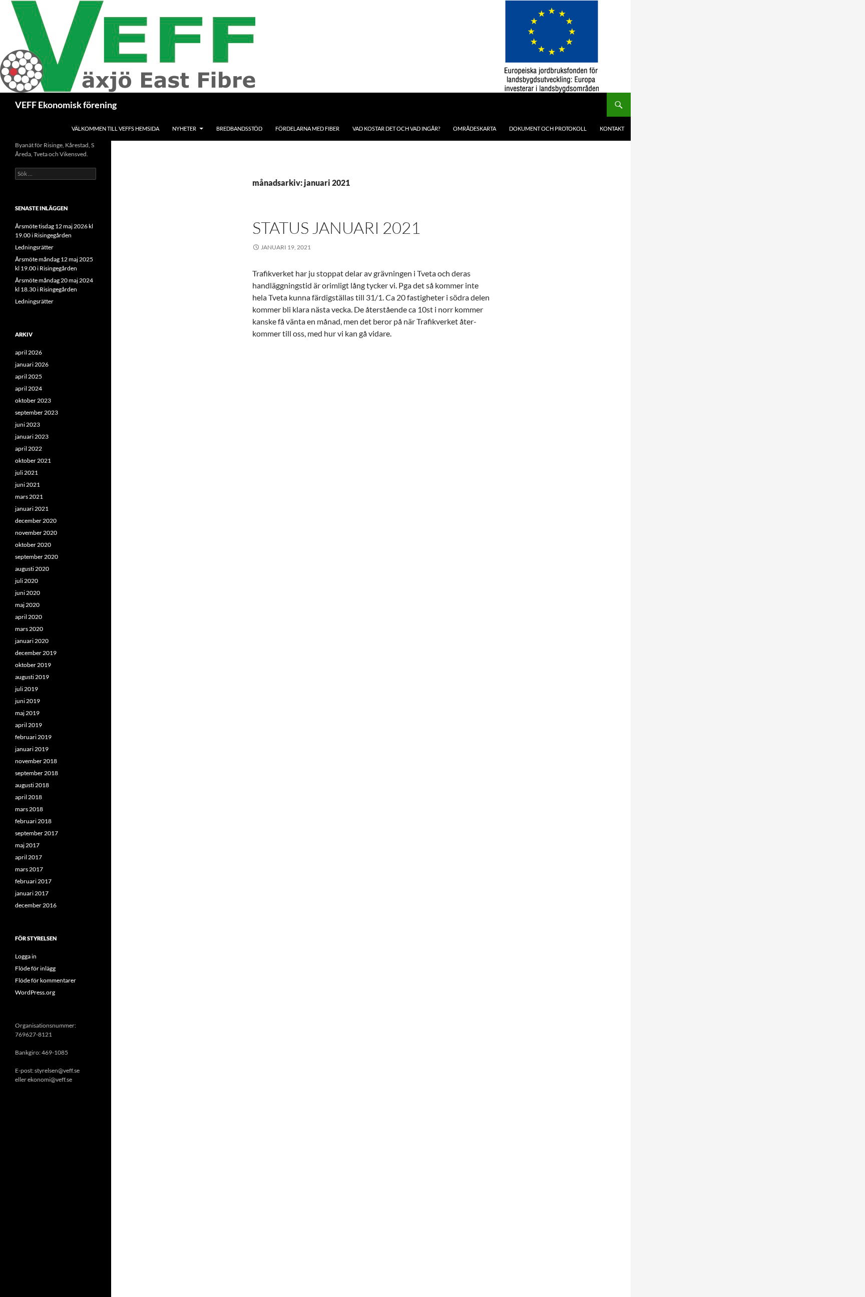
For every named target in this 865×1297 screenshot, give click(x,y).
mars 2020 (29, 628)
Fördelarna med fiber (307, 128)
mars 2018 (29, 809)
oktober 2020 (33, 544)
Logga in (26, 956)
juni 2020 (27, 592)
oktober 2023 (33, 400)
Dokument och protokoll (548, 128)
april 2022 (28, 448)
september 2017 (36, 833)
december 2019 (36, 653)
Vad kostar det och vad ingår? (396, 128)
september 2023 (36, 412)
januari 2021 (32, 508)
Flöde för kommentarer (45, 980)
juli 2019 (26, 689)
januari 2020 (32, 640)
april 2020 (28, 616)
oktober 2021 (33, 460)
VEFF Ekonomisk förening (66, 104)
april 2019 (28, 725)
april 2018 (28, 797)
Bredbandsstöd (239, 128)
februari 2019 (33, 737)
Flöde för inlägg (35, 968)
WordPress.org (35, 992)
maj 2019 (27, 713)
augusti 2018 (32, 785)
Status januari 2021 (336, 227)
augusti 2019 (32, 677)
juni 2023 (27, 424)
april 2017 (28, 857)
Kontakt (612, 128)
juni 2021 (27, 484)
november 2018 (36, 761)
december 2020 (36, 520)
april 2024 (28, 388)
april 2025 (28, 376)
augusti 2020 (32, 568)
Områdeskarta (474, 128)
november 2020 (36, 532)
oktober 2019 (33, 665)
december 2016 (36, 905)
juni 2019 (27, 701)
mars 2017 (29, 869)
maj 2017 (27, 845)
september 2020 (36, 556)
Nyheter (184, 128)
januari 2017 (32, 893)
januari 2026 (32, 364)
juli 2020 (26, 580)
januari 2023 (32, 436)
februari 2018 (33, 821)
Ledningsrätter (34, 247)
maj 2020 (27, 604)
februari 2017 (33, 881)
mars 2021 (29, 496)
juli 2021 (26, 472)
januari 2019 (32, 749)
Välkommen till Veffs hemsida (115, 128)
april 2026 (28, 352)
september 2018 (36, 773)
